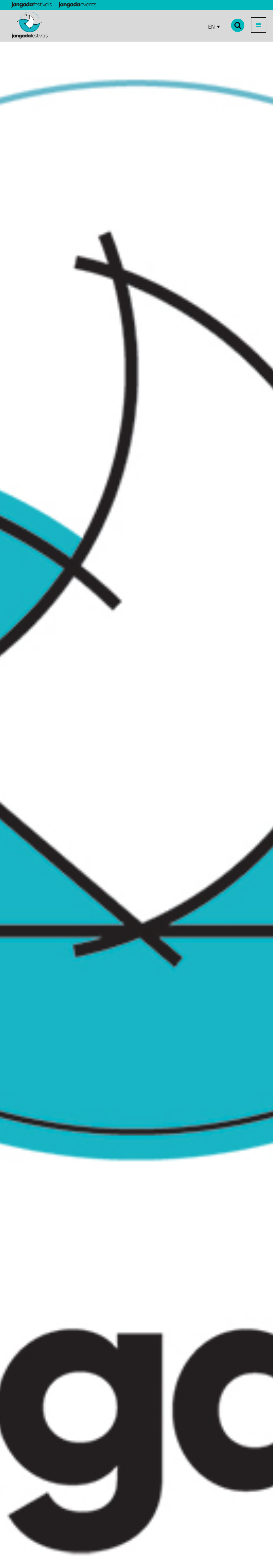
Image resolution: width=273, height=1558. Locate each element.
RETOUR (19, 49)
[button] (258, 25)
